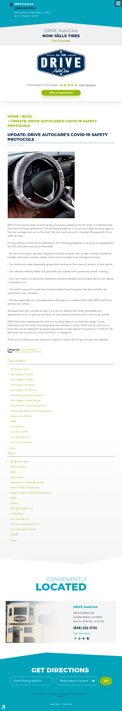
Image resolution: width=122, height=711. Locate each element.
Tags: (11, 453)
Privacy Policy (67, 704)
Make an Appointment (61, 92)
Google (79, 638)
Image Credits (55, 704)
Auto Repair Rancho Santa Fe (27, 395)
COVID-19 (36, 352)
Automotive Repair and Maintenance (31, 411)
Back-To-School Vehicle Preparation (30, 492)
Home (13, 116)
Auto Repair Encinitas (22, 384)
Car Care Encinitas (21, 442)
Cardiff (14, 534)
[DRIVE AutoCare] (61, 63)
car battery (16, 513)
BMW (13, 421)
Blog (27, 116)
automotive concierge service (27, 482)
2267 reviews (87, 85)
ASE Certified (18, 466)
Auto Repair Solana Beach (25, 400)
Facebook (75, 638)
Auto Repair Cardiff (21, 374)
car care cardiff (19, 431)
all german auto (19, 461)
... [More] (11, 448)
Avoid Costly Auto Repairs (25, 487)
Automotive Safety (21, 416)
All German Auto (19, 369)
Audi (12, 472)
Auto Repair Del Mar (22, 379)
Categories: (16, 361)
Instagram (87, 638)
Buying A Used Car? (21, 508)
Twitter (83, 638)
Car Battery (17, 426)
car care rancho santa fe (24, 524)
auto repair (16, 477)
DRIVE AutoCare (22, 352)
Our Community (28, 349)
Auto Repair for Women (23, 390)
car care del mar (20, 437)
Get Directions (81, 633)
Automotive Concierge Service (28, 405)
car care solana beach (23, 529)
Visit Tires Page (61, 40)
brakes (14, 503)
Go (106, 680)
